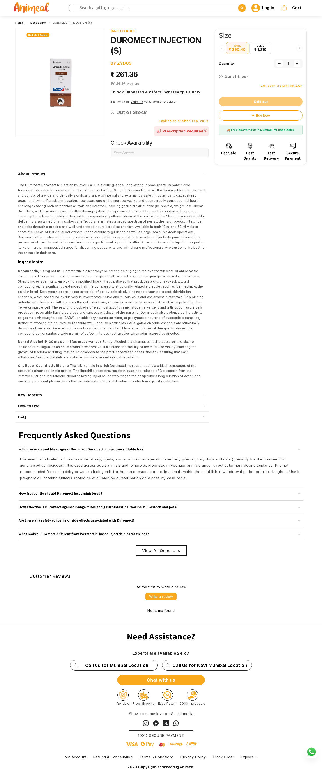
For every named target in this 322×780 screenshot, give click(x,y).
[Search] (72, 8)
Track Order (223, 757)
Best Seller (38, 22)
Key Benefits (30, 395)
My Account (76, 757)
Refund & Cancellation (113, 757)
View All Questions (161, 550)
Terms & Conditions (156, 757)
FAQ (22, 417)
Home (19, 22)
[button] (292, 8)
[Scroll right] (299, 48)
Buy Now (263, 115)
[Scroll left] (222, 48)
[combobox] (157, 8)
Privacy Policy (193, 757)
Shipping (137, 101)
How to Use (28, 406)
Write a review (161, 596)
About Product (31, 174)
